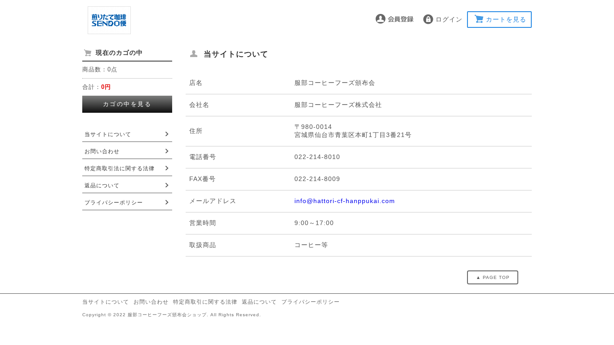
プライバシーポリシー (114, 202)
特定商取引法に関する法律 (120, 168)
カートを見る (506, 19)
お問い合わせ (102, 151)
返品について (102, 185)
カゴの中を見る (127, 104)
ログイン (449, 19)
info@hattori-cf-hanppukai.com (344, 200)
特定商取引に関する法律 (205, 302)
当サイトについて (108, 134)
